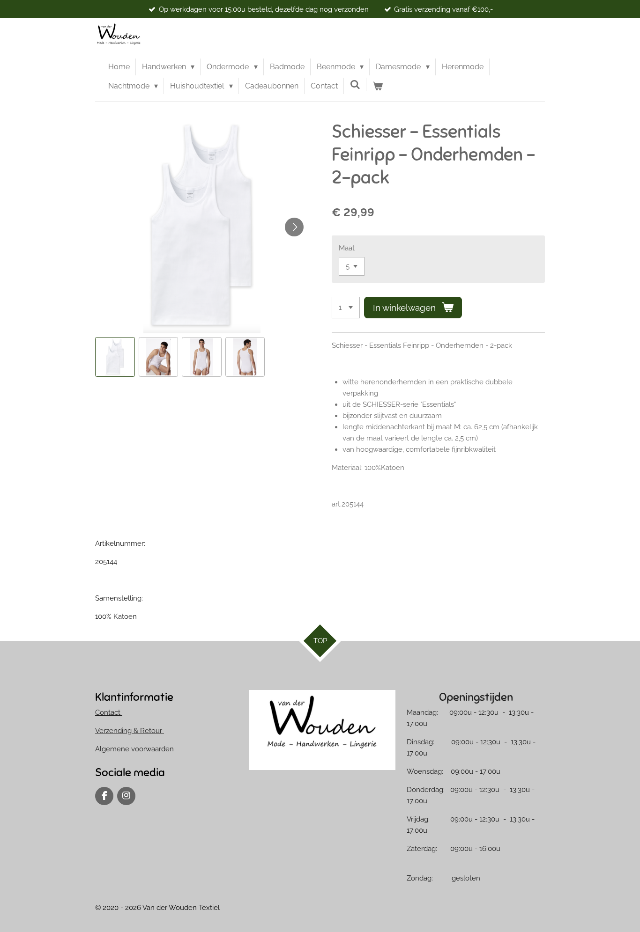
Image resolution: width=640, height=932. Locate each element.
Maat (347, 248)
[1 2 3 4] (346, 308)
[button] (115, 357)
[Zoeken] (355, 84)
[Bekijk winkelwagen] (377, 86)
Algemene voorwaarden (134, 749)
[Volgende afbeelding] (294, 227)
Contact (108, 712)
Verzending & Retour (129, 731)
